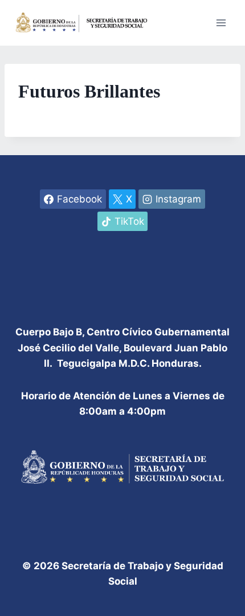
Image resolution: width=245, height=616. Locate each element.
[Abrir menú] (220, 22)
